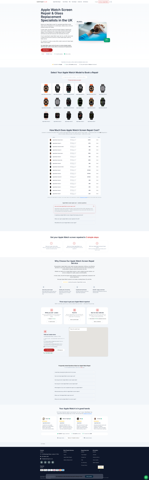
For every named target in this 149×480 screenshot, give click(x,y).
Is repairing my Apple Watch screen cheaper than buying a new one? (69, 215)
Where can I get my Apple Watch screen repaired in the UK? (67, 218)
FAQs (81, 367)
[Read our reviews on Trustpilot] (43, 54)
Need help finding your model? (75, 80)
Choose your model (83, 197)
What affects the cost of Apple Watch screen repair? (65, 222)
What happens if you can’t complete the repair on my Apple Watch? (68, 387)
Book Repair (46, 50)
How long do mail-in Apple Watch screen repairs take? (66, 379)
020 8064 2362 (48, 353)
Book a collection (97, 321)
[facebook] (41, 462)
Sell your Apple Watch (103, 1)
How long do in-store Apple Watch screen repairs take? (66, 383)
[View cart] (111, 2)
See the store (52, 321)
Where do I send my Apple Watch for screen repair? (65, 399)
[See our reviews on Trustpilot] (96, 1)
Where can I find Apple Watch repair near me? (64, 395)
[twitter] (45, 462)
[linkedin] (52, 462)
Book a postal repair (74, 319)
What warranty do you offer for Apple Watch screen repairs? (67, 391)
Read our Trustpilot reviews (73, 437)
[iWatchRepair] (42, 2)
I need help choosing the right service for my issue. (65, 372)
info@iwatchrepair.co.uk (47, 458)
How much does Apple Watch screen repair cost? (65, 206)
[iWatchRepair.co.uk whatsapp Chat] (146, 477)
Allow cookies (89, 476)
